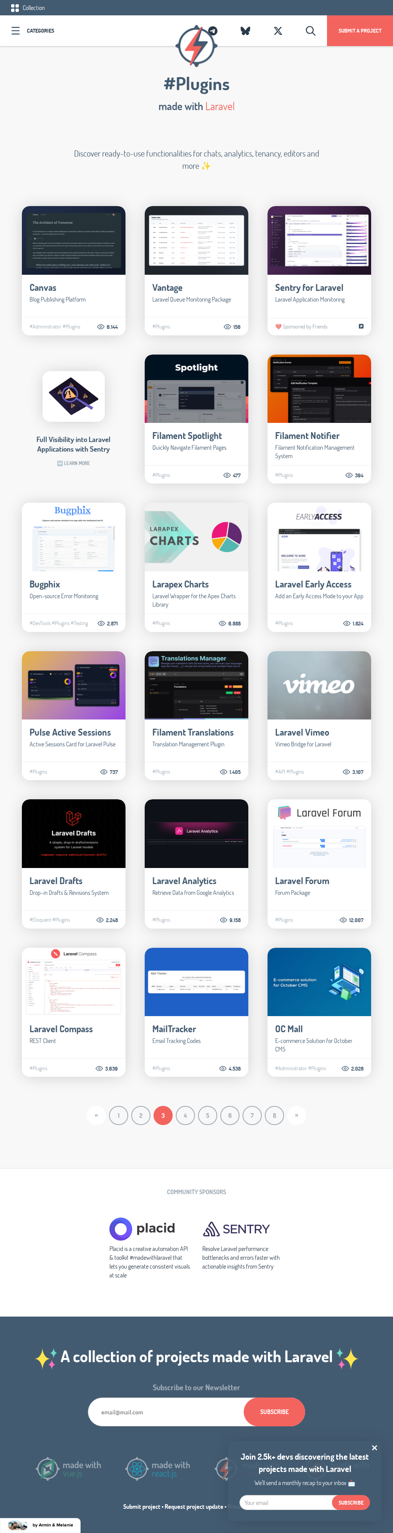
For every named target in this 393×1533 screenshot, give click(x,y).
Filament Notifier (307, 435)
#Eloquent (40, 919)
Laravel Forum (302, 880)
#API (280, 771)
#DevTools (40, 623)
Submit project (141, 1506)
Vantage (167, 287)
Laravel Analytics (184, 880)
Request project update (194, 1506)
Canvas (43, 287)
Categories (40, 30)
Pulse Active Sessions (70, 732)
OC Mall (289, 1028)
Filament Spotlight (187, 435)
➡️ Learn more (73, 463)
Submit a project (360, 30)
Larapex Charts (180, 584)
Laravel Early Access (313, 584)
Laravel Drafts (56, 880)
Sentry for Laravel (309, 287)
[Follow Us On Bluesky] (245, 30)
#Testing (79, 623)
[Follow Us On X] (278, 30)
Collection (33, 7)
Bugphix (45, 584)
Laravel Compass (61, 1028)
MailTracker (174, 1028)
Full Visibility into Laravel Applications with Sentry (73, 444)
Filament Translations (193, 732)
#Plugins (71, 326)
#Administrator (45, 326)
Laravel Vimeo (302, 732)
